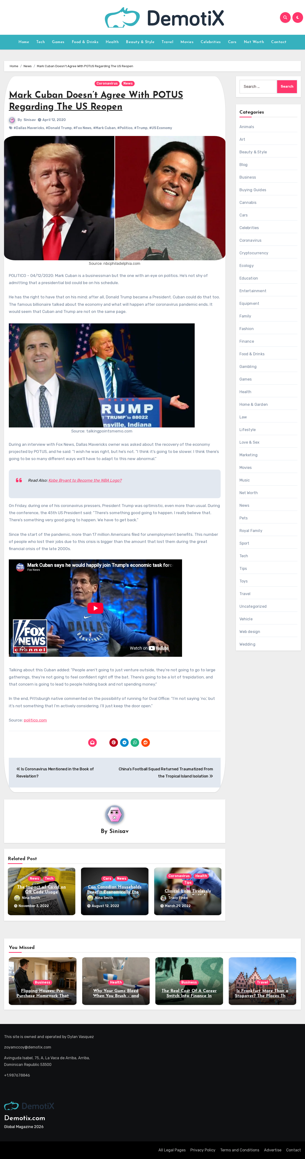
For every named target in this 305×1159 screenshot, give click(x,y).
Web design (249, 631)
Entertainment (253, 291)
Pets (243, 518)
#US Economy (160, 128)
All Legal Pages (172, 1150)
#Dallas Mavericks (29, 128)
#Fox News (82, 128)
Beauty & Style (140, 42)
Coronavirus (107, 83)
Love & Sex (249, 442)
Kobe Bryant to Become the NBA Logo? (85, 480)
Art (242, 139)
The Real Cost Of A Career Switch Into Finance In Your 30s (189, 996)
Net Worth (254, 42)
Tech (40, 42)
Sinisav (30, 120)
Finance (246, 341)
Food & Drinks (85, 42)
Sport (244, 543)
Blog (243, 164)
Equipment (249, 303)
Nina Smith (31, 898)
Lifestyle (247, 429)
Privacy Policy (202, 1150)
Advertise (272, 1150)
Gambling (248, 366)
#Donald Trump (59, 128)
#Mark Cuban (104, 128)
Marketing (248, 455)
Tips (188, 883)
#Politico (124, 128)
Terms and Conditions (239, 1150)
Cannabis (248, 202)
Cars (232, 42)
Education (248, 278)
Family (245, 316)
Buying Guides (252, 190)
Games (58, 42)
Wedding (247, 644)
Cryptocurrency (254, 253)
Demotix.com (24, 1118)
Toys (243, 581)
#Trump (140, 128)
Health (112, 42)
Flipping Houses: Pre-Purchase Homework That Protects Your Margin (42, 996)
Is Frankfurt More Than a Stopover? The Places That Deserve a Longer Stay (262, 996)
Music (244, 480)
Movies (186, 42)
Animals (246, 127)
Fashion (246, 328)
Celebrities (211, 42)
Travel (167, 42)
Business (247, 177)
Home (23, 42)
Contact (279, 42)
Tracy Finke (178, 898)
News (128, 83)
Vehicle (246, 619)
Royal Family (250, 530)
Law (243, 417)
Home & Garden (253, 404)
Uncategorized (253, 606)
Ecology (246, 265)
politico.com (35, 720)
